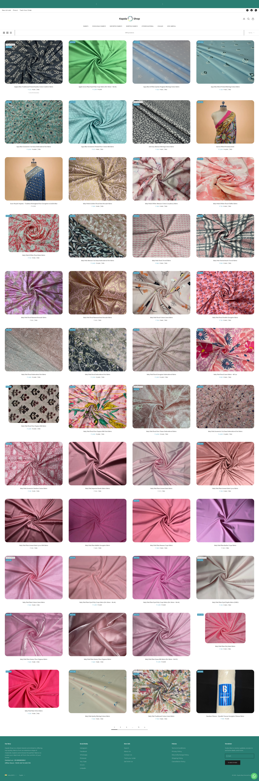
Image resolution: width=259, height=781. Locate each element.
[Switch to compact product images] (11, 32)
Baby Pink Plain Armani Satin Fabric (161, 488)
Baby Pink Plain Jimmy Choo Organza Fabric (33, 659)
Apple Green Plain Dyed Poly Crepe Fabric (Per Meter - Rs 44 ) (98, 87)
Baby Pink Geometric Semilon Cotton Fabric (33, 488)
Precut (15, 10)
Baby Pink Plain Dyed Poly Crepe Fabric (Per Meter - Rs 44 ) (98, 602)
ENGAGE (160, 26)
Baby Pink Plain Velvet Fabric (34, 711)
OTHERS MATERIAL (148, 26)
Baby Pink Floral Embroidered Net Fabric (97, 374)
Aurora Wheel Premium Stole (225, 147)
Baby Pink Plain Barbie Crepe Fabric (225, 545)
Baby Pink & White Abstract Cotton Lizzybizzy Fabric (161, 203)
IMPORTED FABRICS (116, 26)
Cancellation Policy (178, 761)
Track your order (130, 758)
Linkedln (83, 768)
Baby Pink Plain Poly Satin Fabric (225, 646)
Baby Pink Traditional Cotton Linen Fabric (161, 716)
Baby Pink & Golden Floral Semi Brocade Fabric (97, 203)
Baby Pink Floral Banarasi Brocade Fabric (33, 317)
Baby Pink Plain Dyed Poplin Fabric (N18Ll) (225, 602)
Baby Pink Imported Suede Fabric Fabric (97, 488)
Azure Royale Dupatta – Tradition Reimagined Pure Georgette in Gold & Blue (33, 203)
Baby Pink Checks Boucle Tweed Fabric (225, 260)
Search (126, 748)
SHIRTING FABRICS (132, 26)
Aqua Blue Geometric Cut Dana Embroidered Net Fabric (33, 147)
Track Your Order (26, 10)
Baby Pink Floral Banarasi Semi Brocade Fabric (97, 317)
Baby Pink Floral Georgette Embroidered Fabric (161, 374)
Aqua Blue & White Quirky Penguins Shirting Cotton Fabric (161, 87)
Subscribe (232, 762)
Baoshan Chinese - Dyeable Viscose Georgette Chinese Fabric (225, 716)
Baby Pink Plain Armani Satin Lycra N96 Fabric (33, 545)
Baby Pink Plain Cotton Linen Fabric (34, 602)
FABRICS (85, 26)
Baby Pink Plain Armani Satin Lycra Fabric (225, 488)
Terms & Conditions (179, 748)
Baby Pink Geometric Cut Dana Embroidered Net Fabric (225, 431)
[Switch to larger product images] (4, 32)
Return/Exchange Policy (180, 755)
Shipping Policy (177, 758)
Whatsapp (83, 755)
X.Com (82, 765)
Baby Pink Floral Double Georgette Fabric (225, 317)
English (21, 775)
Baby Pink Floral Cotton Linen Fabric (161, 317)
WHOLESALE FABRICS (99, 26)
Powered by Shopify (249, 775)
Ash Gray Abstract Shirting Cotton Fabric (161, 147)
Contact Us (128, 755)
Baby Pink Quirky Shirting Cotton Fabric (97, 716)
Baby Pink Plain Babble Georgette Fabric (97, 545)
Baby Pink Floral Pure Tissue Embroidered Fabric (161, 431)
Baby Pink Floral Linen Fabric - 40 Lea (225, 374)
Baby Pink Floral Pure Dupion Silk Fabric (33, 426)
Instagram (83, 748)
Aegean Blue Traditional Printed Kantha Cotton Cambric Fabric (33, 87)
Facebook (83, 751)
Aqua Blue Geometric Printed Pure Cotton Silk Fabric (97, 147)
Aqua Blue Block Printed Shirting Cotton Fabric (225, 87)
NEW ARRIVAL (171, 26)
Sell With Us (128, 761)
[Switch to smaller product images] (7, 32)
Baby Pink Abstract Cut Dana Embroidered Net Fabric (97, 260)
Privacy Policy (177, 751)
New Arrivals (6, 10)
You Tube (83, 761)
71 (138, 727)
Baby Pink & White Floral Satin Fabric (33, 255)
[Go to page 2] (145, 727)
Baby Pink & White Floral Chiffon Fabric (225, 203)
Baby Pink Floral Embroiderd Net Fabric (33, 374)
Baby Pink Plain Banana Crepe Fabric (161, 545)
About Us (127, 751)
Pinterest (83, 758)
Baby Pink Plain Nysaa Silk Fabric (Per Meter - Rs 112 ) (161, 659)
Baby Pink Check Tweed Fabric (161, 260)
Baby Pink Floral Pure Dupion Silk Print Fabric (97, 431)
